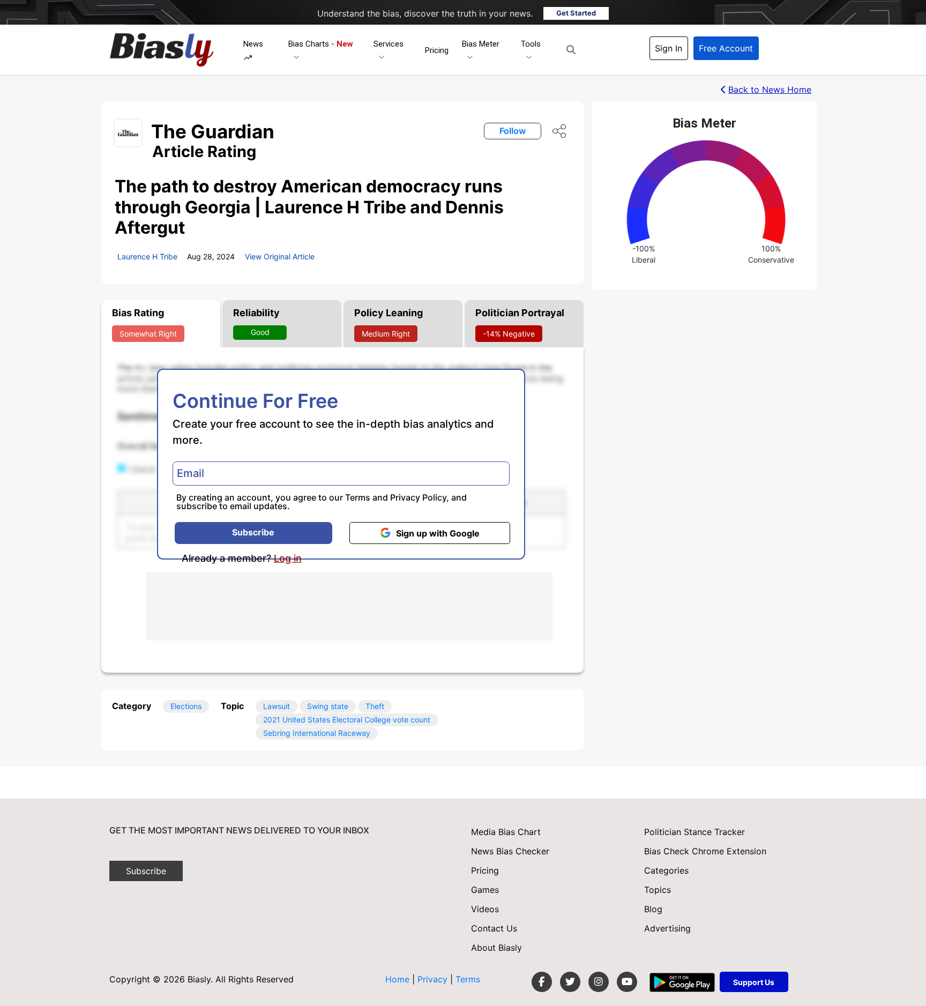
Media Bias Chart (506, 831)
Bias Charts (320, 44)
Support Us (753, 982)
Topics (657, 889)
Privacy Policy (418, 497)
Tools (531, 44)
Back (769, 89)
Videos (485, 909)
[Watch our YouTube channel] (627, 982)
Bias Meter (480, 44)
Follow (512, 130)
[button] (571, 49)
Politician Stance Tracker (694, 831)
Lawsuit (276, 706)
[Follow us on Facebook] (542, 982)
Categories (666, 870)
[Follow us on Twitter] (570, 982)
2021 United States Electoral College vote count (346, 719)
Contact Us (494, 928)
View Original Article (280, 256)
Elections (185, 706)
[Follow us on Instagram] (598, 982)
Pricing (437, 50)
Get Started (576, 13)
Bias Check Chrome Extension (705, 851)
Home (397, 979)
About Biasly (496, 947)
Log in (288, 558)
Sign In (668, 48)
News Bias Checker (510, 851)
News (253, 44)
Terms (357, 497)
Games (485, 889)
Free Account (726, 48)
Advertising (667, 928)
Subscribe (253, 532)
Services (389, 44)
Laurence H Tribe (147, 256)
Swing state (327, 706)
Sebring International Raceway (316, 732)
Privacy (433, 979)
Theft (374, 706)
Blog (653, 909)
